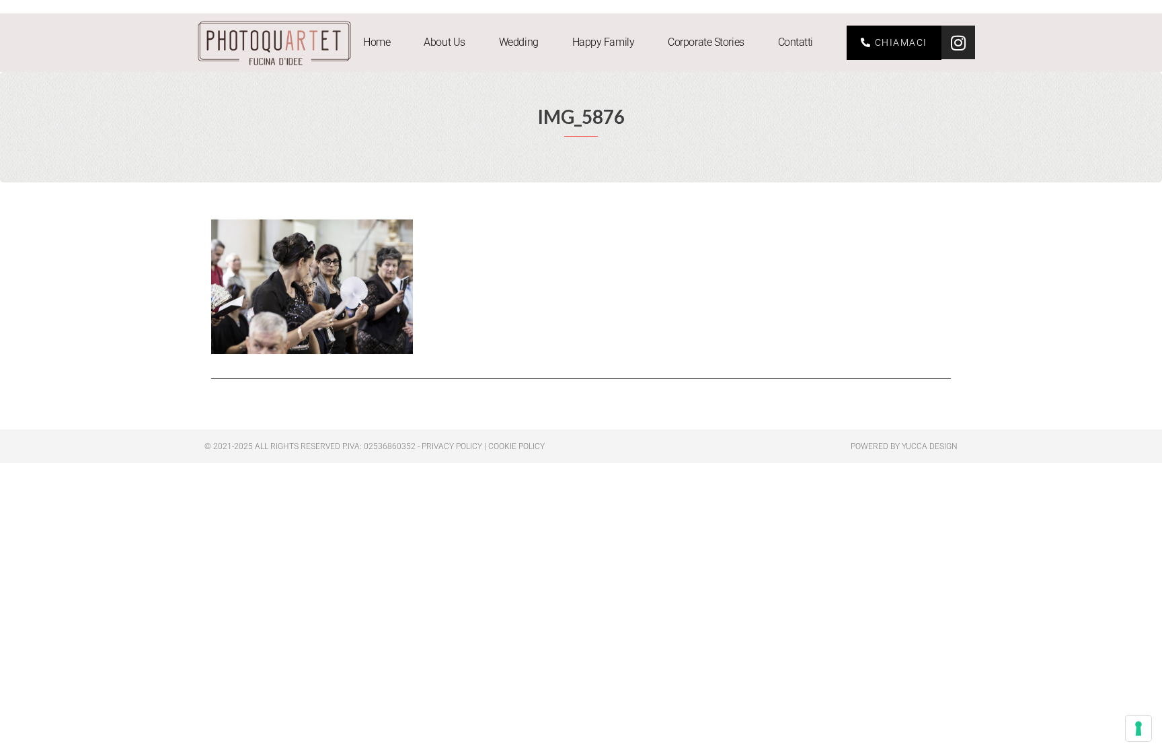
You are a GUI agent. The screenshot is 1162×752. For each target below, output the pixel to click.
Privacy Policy (452, 446)
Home (376, 42)
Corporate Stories (706, 42)
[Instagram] (958, 42)
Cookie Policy (516, 446)
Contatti (795, 42)
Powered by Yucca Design (904, 446)
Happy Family (603, 42)
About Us (444, 42)
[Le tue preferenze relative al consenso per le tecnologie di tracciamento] (1138, 728)
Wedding (519, 42)
